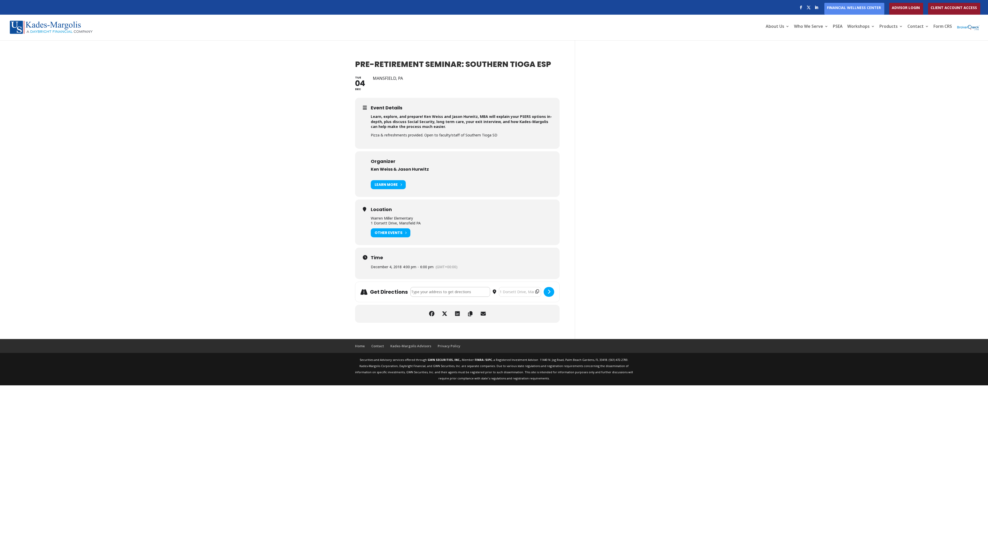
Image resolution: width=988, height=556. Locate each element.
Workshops (858, 26)
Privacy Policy (449, 346)
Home (360, 346)
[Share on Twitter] (444, 313)
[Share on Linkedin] (457, 313)
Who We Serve (808, 26)
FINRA (479, 360)
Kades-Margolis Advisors (410, 346)
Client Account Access (954, 8)
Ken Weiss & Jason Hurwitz (400, 169)
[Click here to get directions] (549, 292)
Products (888, 26)
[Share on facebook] (431, 313)
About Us (775, 26)
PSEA (838, 26)
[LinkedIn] (816, 9)
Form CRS (942, 26)
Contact (915, 26)
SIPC (489, 360)
